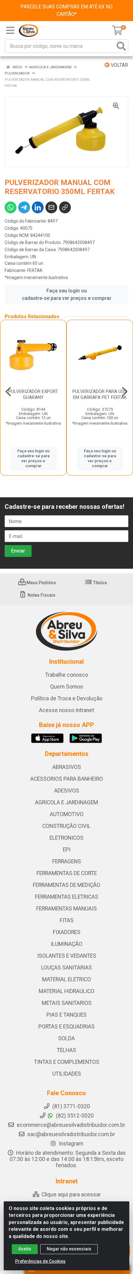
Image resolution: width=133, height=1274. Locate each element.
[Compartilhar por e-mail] (51, 207)
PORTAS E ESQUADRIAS (66, 1026)
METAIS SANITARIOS (67, 1003)
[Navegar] (8, 391)
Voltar (118, 65)
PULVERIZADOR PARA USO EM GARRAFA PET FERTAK (99, 394)
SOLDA (66, 1038)
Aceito (24, 1248)
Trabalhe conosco (66, 675)
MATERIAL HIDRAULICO (66, 991)
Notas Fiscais (41, 595)
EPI (67, 850)
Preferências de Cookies (40, 1261)
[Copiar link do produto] (65, 207)
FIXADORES (66, 932)
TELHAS (66, 1050)
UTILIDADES (66, 1074)
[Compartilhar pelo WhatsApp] (10, 207)
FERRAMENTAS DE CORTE (66, 873)
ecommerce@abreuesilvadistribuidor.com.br (71, 1125)
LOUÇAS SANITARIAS (66, 968)
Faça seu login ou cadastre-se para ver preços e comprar (66, 294)
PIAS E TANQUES (66, 1015)
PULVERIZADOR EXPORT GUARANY (33, 394)
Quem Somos (66, 687)
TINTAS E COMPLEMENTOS (66, 1062)
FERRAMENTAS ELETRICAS (66, 897)
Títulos (99, 582)
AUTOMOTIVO (67, 814)
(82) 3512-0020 (74, 1116)
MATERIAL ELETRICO (66, 979)
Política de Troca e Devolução (66, 698)
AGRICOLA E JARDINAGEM (66, 802)
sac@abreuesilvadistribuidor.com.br (71, 1134)
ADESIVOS (66, 791)
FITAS (67, 920)
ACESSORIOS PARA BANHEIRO (66, 779)
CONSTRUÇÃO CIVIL (66, 826)
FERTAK (34, 270)
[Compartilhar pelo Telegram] (24, 207)
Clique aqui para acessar (70, 1194)
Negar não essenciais (69, 1248)
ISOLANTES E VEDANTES (66, 956)
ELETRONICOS (66, 838)
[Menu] (10, 30)
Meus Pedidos (41, 582)
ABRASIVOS (66, 767)
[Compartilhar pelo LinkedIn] (38, 207)
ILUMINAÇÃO (66, 944)
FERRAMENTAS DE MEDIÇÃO (66, 885)
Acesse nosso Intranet (66, 710)
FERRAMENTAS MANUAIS (66, 909)
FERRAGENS (66, 861)
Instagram (70, 1144)
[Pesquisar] (121, 46)
